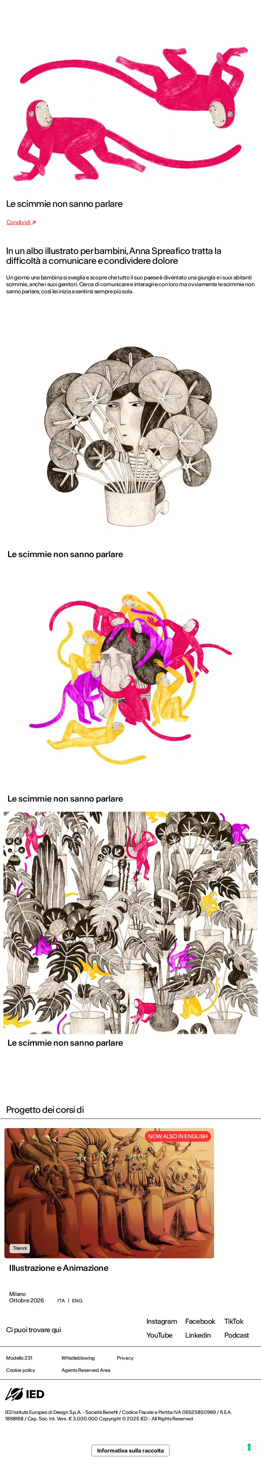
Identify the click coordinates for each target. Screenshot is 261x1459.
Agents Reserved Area (86, 1370)
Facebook (200, 1321)
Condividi (18, 222)
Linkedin (198, 1335)
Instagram (161, 1321)
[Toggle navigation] (250, 14)
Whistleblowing (78, 1358)
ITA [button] (198, 14)
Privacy (125, 1358)
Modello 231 (19, 1358)
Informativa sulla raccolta (130, 1450)
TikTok (234, 1321)
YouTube (159, 1335)
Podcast (236, 1335)
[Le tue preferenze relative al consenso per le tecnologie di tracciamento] (249, 1447)
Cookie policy (20, 1370)
